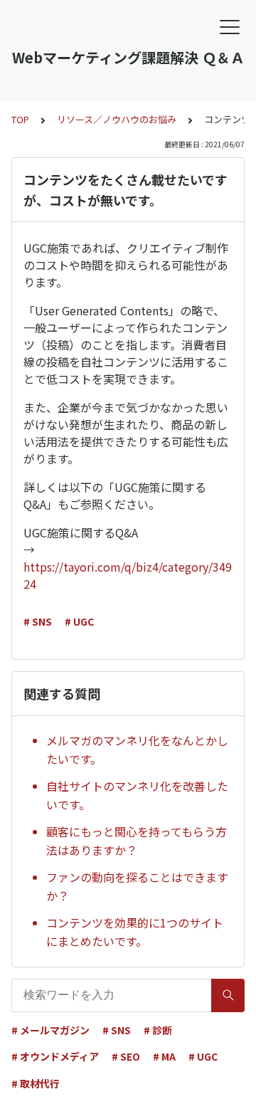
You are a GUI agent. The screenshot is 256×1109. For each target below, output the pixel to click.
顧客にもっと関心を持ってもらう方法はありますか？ (136, 840)
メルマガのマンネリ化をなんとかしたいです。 (137, 749)
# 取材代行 (35, 1083)
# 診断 (158, 1030)
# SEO (126, 1056)
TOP (20, 119)
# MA (164, 1056)
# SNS (37, 621)
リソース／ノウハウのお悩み (116, 119)
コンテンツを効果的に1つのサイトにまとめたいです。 (134, 932)
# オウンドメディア (55, 1056)
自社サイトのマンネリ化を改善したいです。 (137, 795)
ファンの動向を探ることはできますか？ (137, 886)
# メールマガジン (50, 1030)
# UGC (79, 621)
